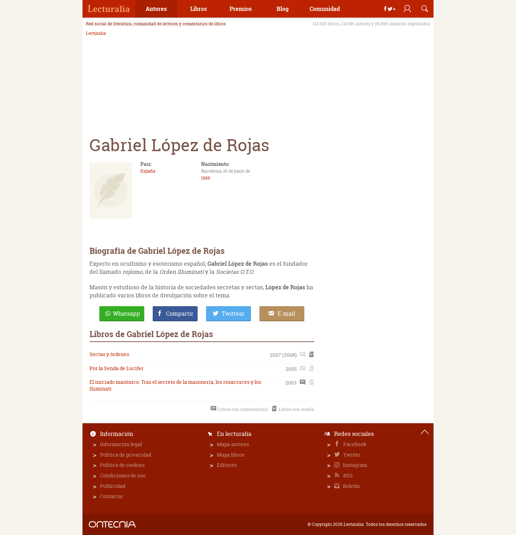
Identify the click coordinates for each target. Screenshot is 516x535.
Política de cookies (122, 465)
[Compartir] (389, 9)
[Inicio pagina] (425, 432)
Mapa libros (230, 454)
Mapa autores (233, 444)
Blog (283, 8)
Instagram (354, 465)
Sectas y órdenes (109, 354)
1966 (205, 178)
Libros (198, 8)
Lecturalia (96, 33)
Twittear (233, 313)
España (148, 171)
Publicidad (112, 486)
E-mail (286, 313)
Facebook (354, 444)
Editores (227, 465)
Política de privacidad (125, 454)
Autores (156, 8)
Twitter (351, 454)
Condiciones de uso (123, 475)
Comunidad (325, 8)
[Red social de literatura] (108, 9)
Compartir (179, 313)
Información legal (121, 444)
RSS (347, 475)
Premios (241, 8)
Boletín (351, 486)
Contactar (111, 496)
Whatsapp (126, 313)
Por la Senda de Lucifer (117, 368)
